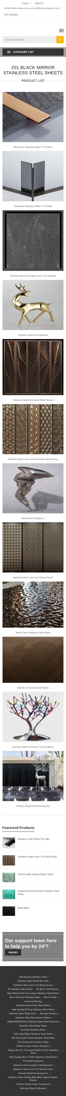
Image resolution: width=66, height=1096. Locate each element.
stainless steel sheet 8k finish (33, 981)
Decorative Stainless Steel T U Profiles (33, 147)
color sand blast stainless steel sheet (33, 1034)
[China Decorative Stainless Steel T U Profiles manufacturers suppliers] (33, 116)
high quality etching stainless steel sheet (33, 1009)
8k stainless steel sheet (20, 989)
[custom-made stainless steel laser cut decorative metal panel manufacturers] (33, 429)
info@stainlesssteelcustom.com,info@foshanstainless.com (31, 8)
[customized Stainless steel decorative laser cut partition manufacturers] (33, 240)
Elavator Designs (48, 1013)
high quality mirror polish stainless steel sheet (33, 1057)
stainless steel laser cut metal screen (33, 985)
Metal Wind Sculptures (33, 518)
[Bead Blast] (9, 911)
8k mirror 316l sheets (47, 989)
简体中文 (39, 3)
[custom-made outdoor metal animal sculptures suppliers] (33, 776)
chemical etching (33, 1001)
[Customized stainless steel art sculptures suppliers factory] (33, 305)
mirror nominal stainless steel (24, 997)
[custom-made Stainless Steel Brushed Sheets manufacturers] (33, 659)
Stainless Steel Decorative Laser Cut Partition (33, 276)
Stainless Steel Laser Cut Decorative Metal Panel (33, 459)
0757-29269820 (11, 15)
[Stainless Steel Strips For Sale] (9, 842)
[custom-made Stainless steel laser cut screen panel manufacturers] (33, 547)
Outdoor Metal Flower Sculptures (33, 1084)
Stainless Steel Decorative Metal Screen (33, 400)
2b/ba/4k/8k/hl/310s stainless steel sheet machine (33, 1021)
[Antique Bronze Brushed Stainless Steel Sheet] (9, 894)
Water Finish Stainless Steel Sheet (33, 632)
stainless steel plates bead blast (33, 1005)
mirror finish (50, 997)
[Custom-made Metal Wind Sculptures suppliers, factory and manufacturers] (33, 488)
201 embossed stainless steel (33, 1042)
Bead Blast (23, 907)
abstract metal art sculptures (33, 1073)
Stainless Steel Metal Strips (33, 1025)
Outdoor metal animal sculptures (33, 806)
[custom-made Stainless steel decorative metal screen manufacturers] (33, 367)
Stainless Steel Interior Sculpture (33, 1046)
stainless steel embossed (33, 1088)
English (25, 3)
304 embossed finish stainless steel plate (33, 1038)
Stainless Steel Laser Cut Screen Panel (33, 577)
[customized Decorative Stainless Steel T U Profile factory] (33, 176)
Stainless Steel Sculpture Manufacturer (33, 1065)
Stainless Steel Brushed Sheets (33, 687)
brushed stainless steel (33, 1029)
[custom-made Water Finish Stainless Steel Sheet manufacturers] (33, 604)
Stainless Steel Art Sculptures (33, 335)
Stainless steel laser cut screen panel (33, 1069)
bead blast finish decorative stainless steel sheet (33, 993)
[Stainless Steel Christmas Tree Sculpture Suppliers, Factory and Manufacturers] (33, 716)
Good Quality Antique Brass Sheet (35, 874)
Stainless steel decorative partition (33, 1017)
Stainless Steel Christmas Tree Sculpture (33, 747)
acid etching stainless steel (33, 977)
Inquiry (13, 952)
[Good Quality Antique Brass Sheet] (9, 877)
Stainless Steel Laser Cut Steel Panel (37, 856)
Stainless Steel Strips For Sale (33, 839)
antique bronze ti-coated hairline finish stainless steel (33, 1051)
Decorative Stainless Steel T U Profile (33, 206)
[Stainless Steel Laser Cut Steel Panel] (9, 860)
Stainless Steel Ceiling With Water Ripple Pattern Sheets (33, 1078)
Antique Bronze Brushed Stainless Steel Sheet (38, 892)
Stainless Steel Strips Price (22, 1013)
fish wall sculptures (33, 1061)
